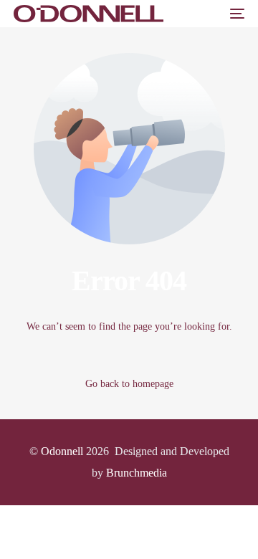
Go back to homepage (129, 383)
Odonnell (62, 451)
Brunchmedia (136, 473)
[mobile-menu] (235, 13)
